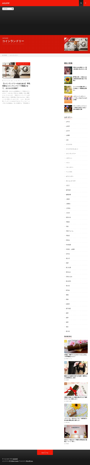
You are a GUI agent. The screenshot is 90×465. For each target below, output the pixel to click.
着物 (67, 295)
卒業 (67, 226)
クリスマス (69, 144)
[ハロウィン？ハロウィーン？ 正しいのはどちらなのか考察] (68, 99)
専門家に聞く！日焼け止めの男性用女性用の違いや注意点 (80, 78)
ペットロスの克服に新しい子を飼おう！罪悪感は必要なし (80, 88)
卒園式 (68, 222)
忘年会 (68, 253)
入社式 (68, 212)
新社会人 (68, 272)
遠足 (67, 326)
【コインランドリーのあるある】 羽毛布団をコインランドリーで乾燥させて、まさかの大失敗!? (16, 85)
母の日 (68, 285)
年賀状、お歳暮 (70, 249)
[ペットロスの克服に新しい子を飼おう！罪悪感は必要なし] (68, 90)
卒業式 (68, 235)
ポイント (20, 80)
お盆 (67, 140)
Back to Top (45, 452)
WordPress (29, 461)
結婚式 (68, 304)
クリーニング (7, 80)
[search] (12, 8)
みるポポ (15, 459)
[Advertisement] (51, 20)
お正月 (68, 130)
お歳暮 (68, 135)
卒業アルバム (69, 231)
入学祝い (68, 208)
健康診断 (68, 194)
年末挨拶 (68, 244)
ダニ (12, 80)
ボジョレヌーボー (71, 181)
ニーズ (15, 80)
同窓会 (68, 240)
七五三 (68, 185)
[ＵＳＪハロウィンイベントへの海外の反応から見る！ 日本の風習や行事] (68, 109)
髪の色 (68, 331)
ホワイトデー (69, 176)
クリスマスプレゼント (72, 149)
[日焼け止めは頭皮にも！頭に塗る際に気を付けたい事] (68, 70)
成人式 (68, 258)
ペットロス (69, 171)
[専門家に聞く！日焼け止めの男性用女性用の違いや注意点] (68, 80)
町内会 (68, 290)
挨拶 (67, 263)
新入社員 (68, 267)
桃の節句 (68, 281)
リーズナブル (26, 80)
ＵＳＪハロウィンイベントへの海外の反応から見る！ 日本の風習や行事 (80, 107)
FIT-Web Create (14, 461)
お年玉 (68, 121)
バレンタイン (69, 167)
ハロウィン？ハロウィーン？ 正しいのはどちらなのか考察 (80, 98)
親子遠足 (68, 308)
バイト (68, 162)
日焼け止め (69, 276)
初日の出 (68, 217)
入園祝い (68, 203)
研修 (67, 299)
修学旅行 (68, 190)
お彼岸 (68, 126)
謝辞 (67, 313)
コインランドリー (23, 64)
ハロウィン (69, 158)
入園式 (68, 199)
